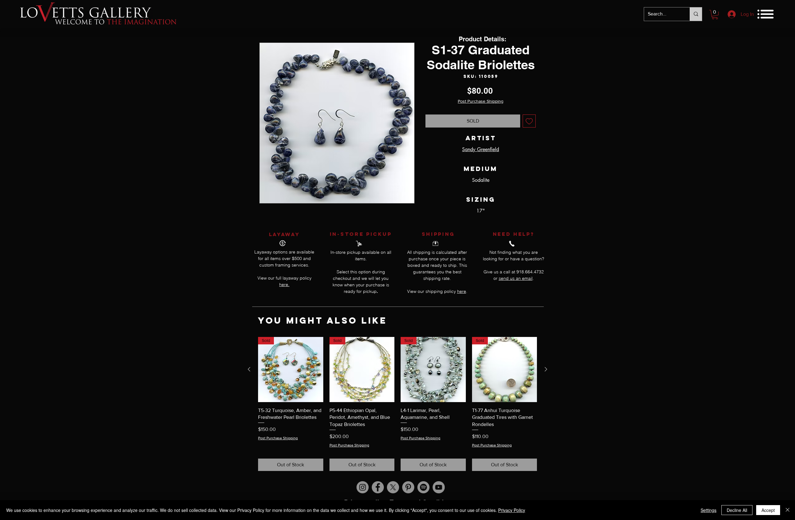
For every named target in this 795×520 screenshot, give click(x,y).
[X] (393, 487)
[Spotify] (423, 487)
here (461, 291)
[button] (714, 14)
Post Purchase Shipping (480, 101)
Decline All (737, 510)
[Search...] (696, 14)
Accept (768, 510)
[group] (397, 404)
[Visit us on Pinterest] (408, 487)
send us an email (516, 278)
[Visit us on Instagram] (363, 487)
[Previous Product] (249, 369)
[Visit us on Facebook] (378, 487)
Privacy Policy (511, 510)
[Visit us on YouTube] (439, 487)
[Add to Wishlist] (529, 121)
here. (284, 284)
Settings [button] (708, 510)
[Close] (787, 510)
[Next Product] (546, 369)
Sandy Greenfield (480, 149)
